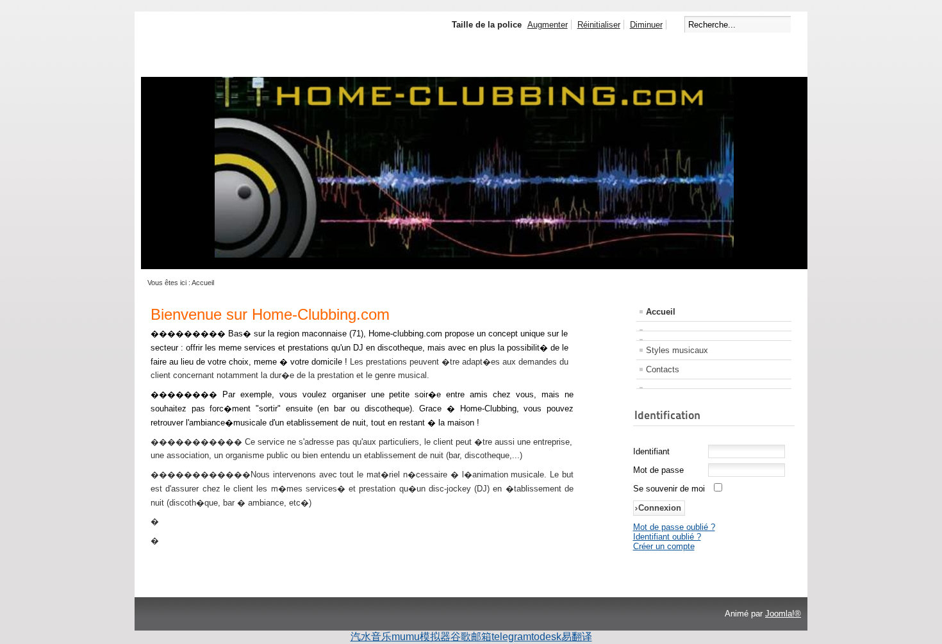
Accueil (660, 312)
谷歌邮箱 (471, 636)
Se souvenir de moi (669, 488)
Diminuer (646, 24)
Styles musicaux (677, 350)
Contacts (662, 369)
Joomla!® (783, 613)
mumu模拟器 (421, 636)
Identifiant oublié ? (667, 536)
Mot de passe (658, 470)
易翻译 (576, 636)
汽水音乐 (371, 636)
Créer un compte (664, 546)
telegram (511, 636)
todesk (546, 636)
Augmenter (547, 24)
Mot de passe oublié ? (674, 527)
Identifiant (651, 451)
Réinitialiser (598, 24)
